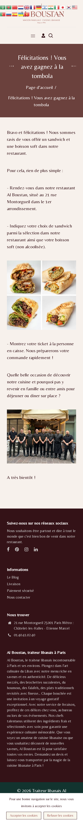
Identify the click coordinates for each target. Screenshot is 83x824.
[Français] (33, 6)
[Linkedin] (36, 550)
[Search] (50, 35)
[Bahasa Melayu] (75, 6)
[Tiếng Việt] (27, 13)
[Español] (15, 13)
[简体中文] (15, 6)
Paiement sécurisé (20, 590)
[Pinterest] (17, 550)
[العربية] (3, 6)
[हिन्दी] (51, 6)
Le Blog (13, 577)
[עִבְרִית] (45, 6)
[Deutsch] (39, 6)
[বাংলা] (9, 6)
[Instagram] (26, 550)
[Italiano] (57, 6)
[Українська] (21, 13)
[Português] (3, 13)
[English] (27, 6)
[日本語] (63, 6)
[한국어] (69, 6)
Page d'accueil (39, 87)
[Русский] (9, 13)
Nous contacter (18, 597)
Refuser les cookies (60, 815)
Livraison (13, 584)
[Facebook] (8, 550)
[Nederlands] (21, 6)
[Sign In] (43, 35)
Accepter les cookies (24, 815)
